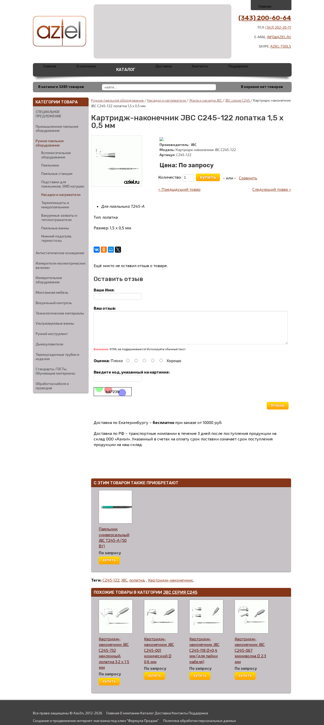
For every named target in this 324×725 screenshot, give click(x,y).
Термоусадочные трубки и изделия (57, 356)
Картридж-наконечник (170, 580)
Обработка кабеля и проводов (52, 385)
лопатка (137, 580)
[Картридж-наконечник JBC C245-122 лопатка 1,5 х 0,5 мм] (116, 160)
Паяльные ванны (55, 228)
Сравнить (248, 177)
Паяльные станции (56, 174)
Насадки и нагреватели (60, 195)
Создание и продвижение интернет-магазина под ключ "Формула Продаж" (96, 720)
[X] (118, 250)
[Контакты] (271, 5)
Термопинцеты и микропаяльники (55, 205)
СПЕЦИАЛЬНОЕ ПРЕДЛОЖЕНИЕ (49, 113)
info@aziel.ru (279, 37)
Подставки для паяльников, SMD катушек (62, 184)
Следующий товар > (271, 189)
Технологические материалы (60, 313)
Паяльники (50, 165)
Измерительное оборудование (49, 279)
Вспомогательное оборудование (56, 155)
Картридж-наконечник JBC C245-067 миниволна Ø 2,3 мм (250, 650)
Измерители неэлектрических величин (61, 265)
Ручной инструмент (52, 333)
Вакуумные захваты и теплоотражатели (59, 217)
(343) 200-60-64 (264, 18)
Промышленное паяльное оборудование (57, 128)
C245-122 (111, 580)
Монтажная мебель (52, 292)
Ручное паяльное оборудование (50, 143)
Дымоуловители (49, 344)
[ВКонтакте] (97, 250)
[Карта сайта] (283, 5)
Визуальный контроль (54, 303)
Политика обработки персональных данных (199, 720)
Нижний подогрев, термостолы (56, 238)
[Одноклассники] (104, 250)
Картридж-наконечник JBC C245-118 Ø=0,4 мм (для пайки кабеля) (204, 650)
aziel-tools (280, 46)
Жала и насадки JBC (206, 100)
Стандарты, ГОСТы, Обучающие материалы (55, 371)
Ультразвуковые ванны (55, 323)
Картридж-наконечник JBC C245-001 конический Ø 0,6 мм (159, 650)
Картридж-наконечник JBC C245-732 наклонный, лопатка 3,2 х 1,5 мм (114, 653)
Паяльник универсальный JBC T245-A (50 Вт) (114, 537)
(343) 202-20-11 (278, 27)
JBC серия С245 (180, 592)
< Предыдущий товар (179, 189)
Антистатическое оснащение (60, 253)
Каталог (125, 69)
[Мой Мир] (111, 250)
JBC (124, 580)
